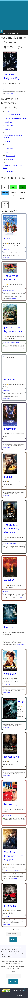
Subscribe (13, 981)
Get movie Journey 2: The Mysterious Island (11, 342)
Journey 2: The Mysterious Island (16, 118)
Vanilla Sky (9, 148)
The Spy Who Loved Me (13, 114)
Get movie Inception (6, 638)
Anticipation (5, 205)
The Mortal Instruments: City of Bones (13, 167)
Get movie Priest (20, 719)
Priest (7, 152)
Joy (5, 187)
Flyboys (7, 129)
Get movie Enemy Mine (7, 439)
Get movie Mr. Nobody (7, 815)
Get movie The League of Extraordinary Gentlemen (12, 543)
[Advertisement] (14, 15)
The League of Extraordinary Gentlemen (12, 136)
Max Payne (9, 171)
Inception (8, 145)
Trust (13, 187)
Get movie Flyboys (6, 487)
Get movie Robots (6, 249)
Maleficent (8, 122)
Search (13, 939)
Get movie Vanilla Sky (7, 684)
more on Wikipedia (9, 93)
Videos (15, 990)
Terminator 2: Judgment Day (11, 76)
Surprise (5, 192)
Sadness (13, 194)
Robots (7, 111)
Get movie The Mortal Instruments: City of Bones (11, 870)
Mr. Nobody (9, 159)
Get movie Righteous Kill (7, 767)
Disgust (22, 192)
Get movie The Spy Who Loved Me (9, 290)
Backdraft (8, 141)
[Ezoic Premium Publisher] (6, 991)
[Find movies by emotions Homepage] (1, 31)
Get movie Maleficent (6, 390)
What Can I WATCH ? (10, 33)
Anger (22, 198)
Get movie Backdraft (6, 591)
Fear (22, 187)
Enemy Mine (9, 125)
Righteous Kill (10, 156)
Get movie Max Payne (7, 916)
